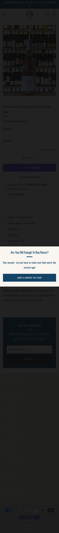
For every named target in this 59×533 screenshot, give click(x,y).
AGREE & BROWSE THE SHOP (29, 277)
